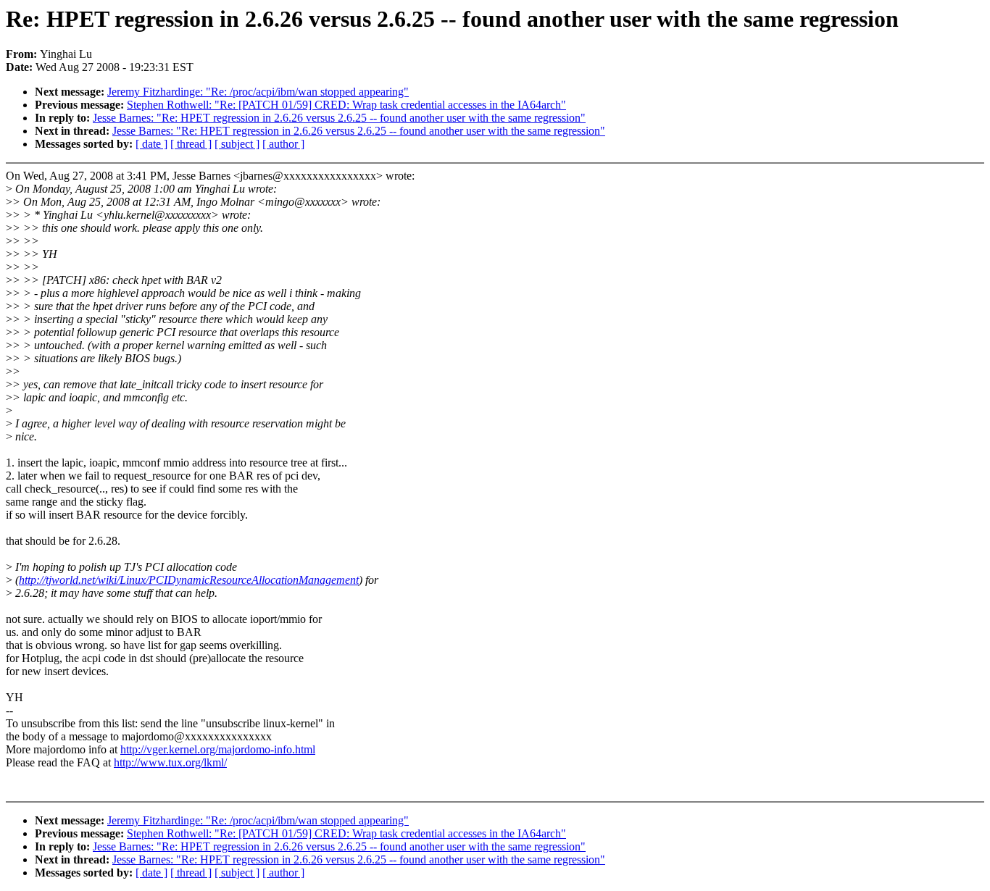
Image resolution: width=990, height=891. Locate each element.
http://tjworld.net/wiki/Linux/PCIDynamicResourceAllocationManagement (189, 580)
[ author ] (283, 144)
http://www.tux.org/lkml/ (170, 762)
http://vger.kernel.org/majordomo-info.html (217, 749)
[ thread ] (191, 144)
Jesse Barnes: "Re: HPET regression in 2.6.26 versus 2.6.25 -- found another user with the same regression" (339, 118)
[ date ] (151, 144)
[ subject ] (237, 144)
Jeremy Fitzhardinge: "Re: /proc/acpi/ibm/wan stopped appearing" (258, 91)
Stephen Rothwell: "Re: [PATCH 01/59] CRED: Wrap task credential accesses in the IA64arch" (346, 105)
